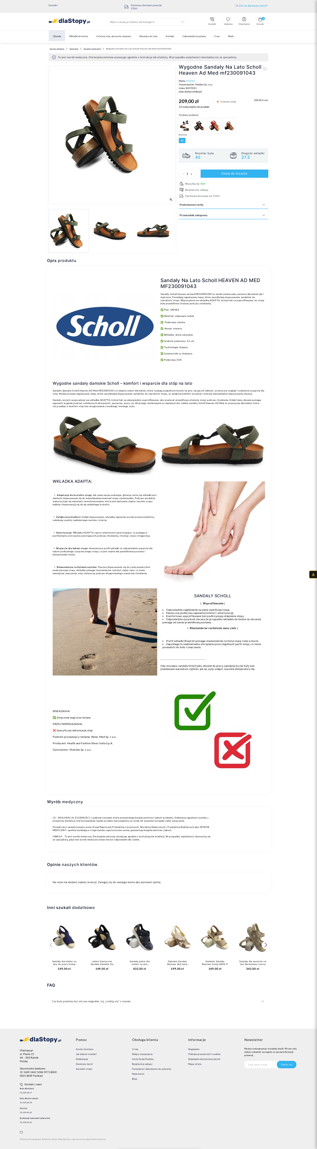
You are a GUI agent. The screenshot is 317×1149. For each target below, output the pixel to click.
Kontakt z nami (84, 1068)
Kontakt (53, 5)
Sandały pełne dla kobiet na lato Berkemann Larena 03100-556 (139, 965)
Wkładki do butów (78, 36)
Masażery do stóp (148, 36)
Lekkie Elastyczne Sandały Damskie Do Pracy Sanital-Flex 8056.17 (102, 965)
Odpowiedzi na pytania (194, 36)
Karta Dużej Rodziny (143, 1059)
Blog (134, 1078)
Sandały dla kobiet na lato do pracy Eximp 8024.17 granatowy (64, 964)
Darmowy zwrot (84, 1064)
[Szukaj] (182, 22)
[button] (212, 21)
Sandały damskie (92, 48)
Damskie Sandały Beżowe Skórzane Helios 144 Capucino (177, 964)
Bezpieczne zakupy (142, 1064)
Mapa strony (195, 1064)
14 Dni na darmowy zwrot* (251, 5)
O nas (217, 36)
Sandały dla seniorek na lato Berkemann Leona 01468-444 (252, 964)
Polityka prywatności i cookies (204, 1054)
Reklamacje (82, 1059)
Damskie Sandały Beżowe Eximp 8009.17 (215, 962)
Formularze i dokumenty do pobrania (151, 1068)
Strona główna (57, 48)
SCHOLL (190, 80)
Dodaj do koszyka (234, 173)
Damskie (74, 48)
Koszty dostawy (84, 1049)
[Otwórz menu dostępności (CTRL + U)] (313, 574)
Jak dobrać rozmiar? (86, 1054)
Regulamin (193, 1049)
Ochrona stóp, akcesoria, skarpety (113, 36)
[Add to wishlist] (265, 69)
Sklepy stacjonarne (142, 1054)
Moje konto (138, 1073)
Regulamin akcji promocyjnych (204, 1059)
